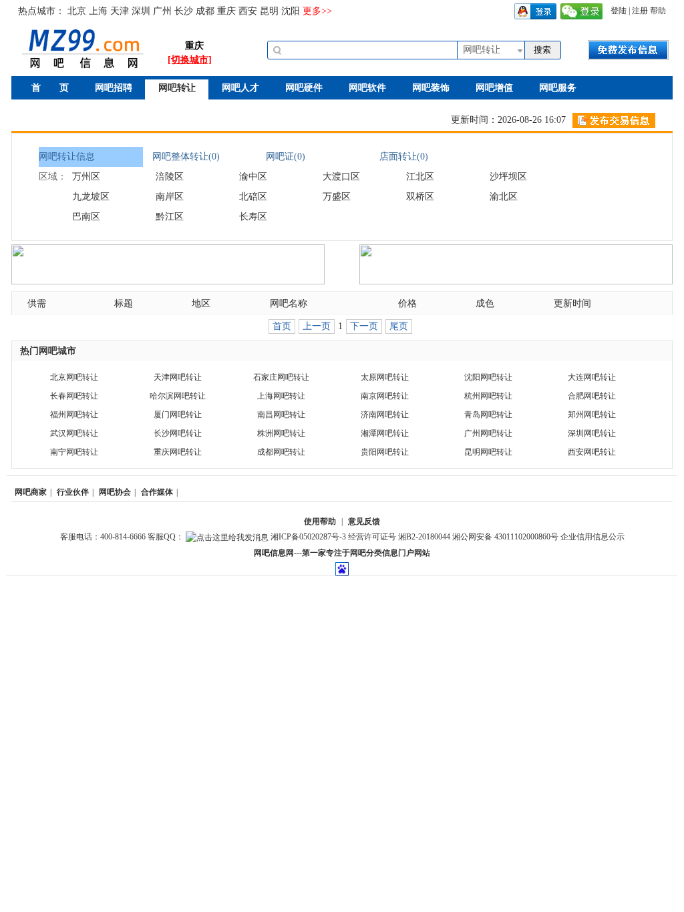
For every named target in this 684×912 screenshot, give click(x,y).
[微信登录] (581, 10)
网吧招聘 (113, 88)
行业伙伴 (73, 492)
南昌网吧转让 (281, 414)
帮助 (658, 10)
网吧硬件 (304, 88)
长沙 (183, 11)
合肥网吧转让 (592, 396)
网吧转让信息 (67, 157)
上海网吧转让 (281, 396)
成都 (205, 11)
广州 (162, 11)
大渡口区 (341, 177)
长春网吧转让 (74, 396)
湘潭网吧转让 (385, 433)
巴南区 (86, 217)
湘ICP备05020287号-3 (308, 536)
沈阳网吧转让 (488, 377)
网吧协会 (115, 492)
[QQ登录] (535, 10)
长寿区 (253, 217)
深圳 (141, 11)
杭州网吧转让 (488, 396)
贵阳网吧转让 (385, 452)
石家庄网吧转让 (281, 377)
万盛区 (337, 197)
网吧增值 (494, 88)
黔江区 (170, 217)
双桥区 (420, 197)
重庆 (226, 11)
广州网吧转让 (488, 433)
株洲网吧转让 (281, 433)
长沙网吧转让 (178, 433)
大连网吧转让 (592, 377)
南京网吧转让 (385, 396)
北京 (76, 11)
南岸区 (170, 197)
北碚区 (253, 197)
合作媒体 (157, 492)
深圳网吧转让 (592, 433)
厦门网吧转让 (178, 414)
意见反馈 (364, 521)
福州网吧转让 (74, 414)
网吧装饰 (431, 88)
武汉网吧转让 (74, 433)
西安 (247, 11)
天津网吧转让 (178, 377)
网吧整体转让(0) (186, 157)
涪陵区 (170, 177)
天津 (119, 11)
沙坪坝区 (508, 177)
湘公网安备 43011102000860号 (505, 536)
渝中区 (253, 177)
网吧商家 (31, 492)
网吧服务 (557, 88)
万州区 (86, 177)
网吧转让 (177, 88)
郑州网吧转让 (592, 414)
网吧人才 (240, 88)
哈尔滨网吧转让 (178, 396)
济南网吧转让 (385, 414)
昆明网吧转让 (488, 452)
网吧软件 (367, 88)
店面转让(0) (403, 157)
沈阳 (290, 11)
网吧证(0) (285, 157)
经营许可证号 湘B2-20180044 (399, 536)
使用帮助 (320, 521)
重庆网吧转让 (178, 452)
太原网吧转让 (385, 377)
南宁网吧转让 (74, 452)
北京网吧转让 (74, 377)
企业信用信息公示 (592, 536)
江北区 (420, 177)
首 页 (50, 88)
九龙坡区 (91, 197)
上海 (98, 11)
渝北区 (504, 197)
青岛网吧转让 (488, 414)
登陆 (619, 10)
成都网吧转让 (281, 452)
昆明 (269, 11)
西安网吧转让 (592, 452)
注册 (640, 10)
